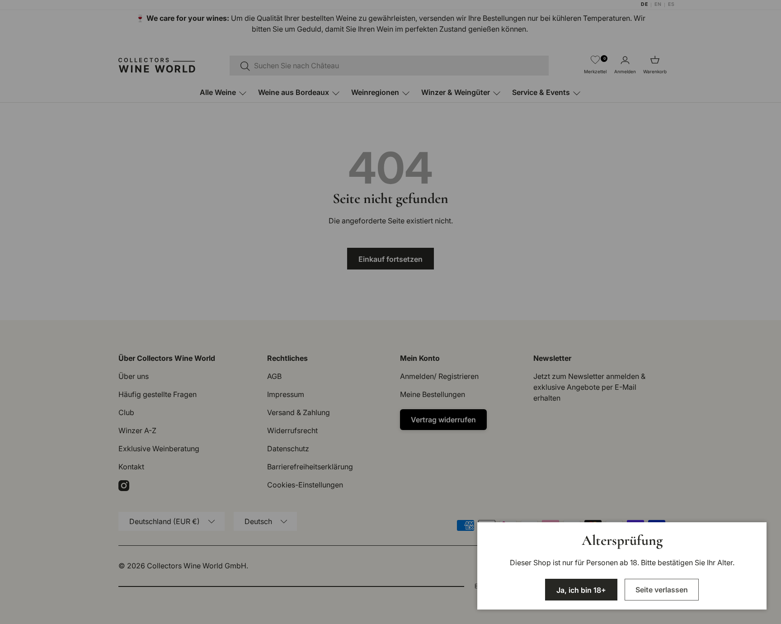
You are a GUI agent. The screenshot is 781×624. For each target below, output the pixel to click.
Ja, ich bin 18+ (581, 590)
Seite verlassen (661, 589)
